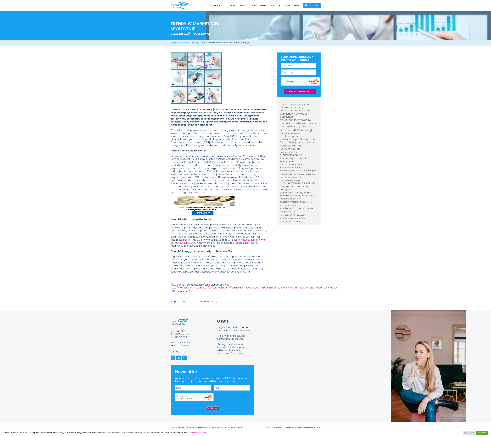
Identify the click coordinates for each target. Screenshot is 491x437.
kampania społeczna (290, 167)
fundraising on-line (288, 152)
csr (308, 111)
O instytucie (214, 5)
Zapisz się (212, 408)
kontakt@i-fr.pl (179, 351)
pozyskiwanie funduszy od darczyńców (294, 188)
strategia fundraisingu (287, 212)
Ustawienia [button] (469, 432)
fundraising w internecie (293, 158)
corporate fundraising (293, 110)
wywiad (305, 218)
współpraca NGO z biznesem (293, 215)
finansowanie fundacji (290, 126)
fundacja (306, 126)
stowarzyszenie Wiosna (288, 205)
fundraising (301, 129)
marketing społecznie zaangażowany (297, 174)
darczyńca (286, 116)
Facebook (311, 123)
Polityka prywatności (195, 428)
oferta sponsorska (293, 177)
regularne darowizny (290, 198)
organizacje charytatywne (291, 180)
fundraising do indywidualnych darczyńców (297, 138)
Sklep (296, 5)
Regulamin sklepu (233, 428)
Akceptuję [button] (482, 432)
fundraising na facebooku (291, 146)
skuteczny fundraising (290, 201)
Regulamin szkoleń (215, 428)
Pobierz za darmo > (300, 91)
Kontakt (287, 5)
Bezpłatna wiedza (269, 5)
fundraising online (291, 155)
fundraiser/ (285, 130)
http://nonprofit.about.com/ (202, 301)
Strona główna (177, 428)
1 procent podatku (287, 104)
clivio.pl (317, 428)
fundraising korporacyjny (297, 142)
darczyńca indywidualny (295, 120)
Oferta (243, 5)
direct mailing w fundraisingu (293, 123)
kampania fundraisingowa (291, 163)
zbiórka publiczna (287, 221)
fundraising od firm (290, 148)
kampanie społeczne (289, 171)
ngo (281, 177)
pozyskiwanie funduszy (298, 183)
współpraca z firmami (290, 218)
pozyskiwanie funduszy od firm (295, 192)
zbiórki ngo (300, 221)
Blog (254, 5)
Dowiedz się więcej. (198, 432)
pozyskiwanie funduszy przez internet (297, 195)
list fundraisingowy (308, 171)
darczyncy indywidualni (294, 113)
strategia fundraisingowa (297, 208)
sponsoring (307, 202)
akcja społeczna (302, 104)
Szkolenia (230, 5)
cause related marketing (291, 107)
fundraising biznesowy (290, 133)
